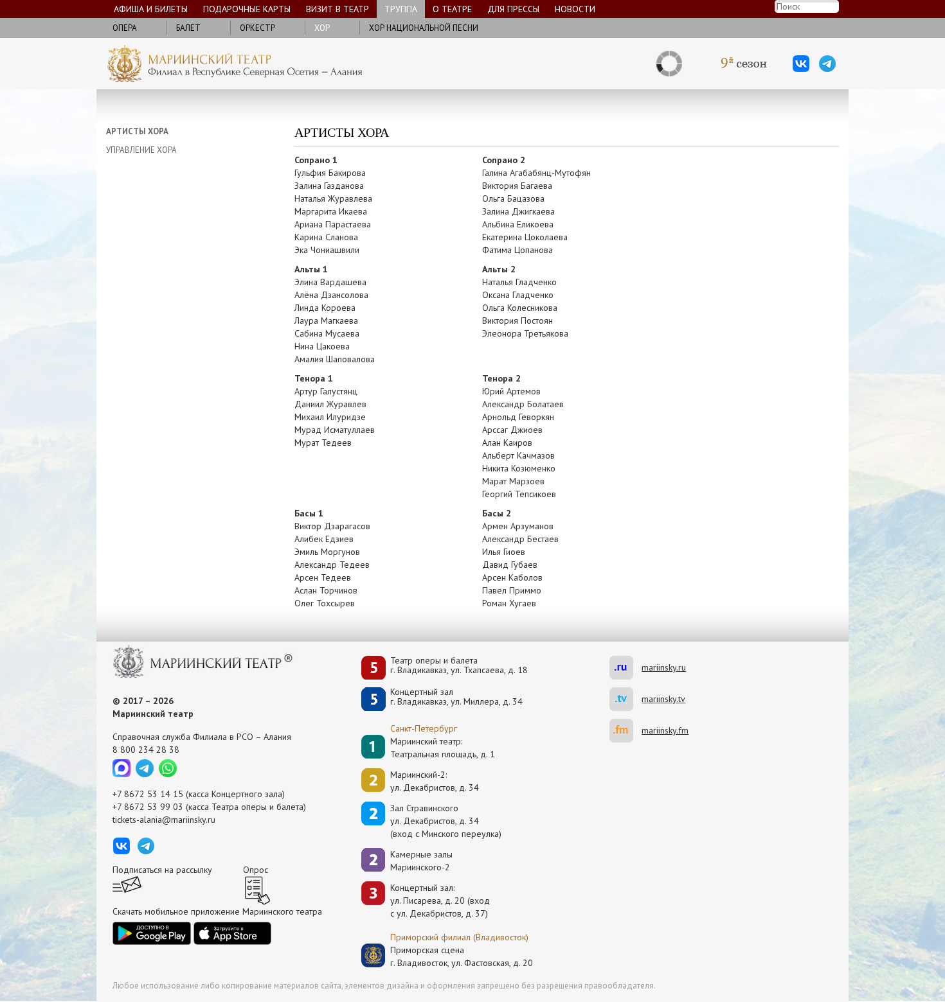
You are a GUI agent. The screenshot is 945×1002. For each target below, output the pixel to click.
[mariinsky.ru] (625, 668)
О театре (452, 9)
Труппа (400, 9)
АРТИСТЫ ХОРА (137, 131)
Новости (575, 9)
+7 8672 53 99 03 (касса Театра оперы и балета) (209, 807)
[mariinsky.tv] (625, 699)
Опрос (255, 869)
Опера (125, 27)
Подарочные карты (247, 9)
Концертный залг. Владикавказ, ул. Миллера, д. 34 (456, 697)
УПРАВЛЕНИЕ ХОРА (141, 150)
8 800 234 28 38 (146, 749)
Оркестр (257, 27)
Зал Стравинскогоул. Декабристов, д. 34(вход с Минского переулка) (445, 820)
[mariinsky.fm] (625, 731)
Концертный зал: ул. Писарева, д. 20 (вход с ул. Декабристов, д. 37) (440, 900)
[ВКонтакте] (801, 63)
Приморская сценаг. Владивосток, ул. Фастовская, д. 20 (448, 956)
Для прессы (513, 9)
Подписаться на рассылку (162, 869)
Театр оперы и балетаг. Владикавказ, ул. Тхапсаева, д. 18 (459, 666)
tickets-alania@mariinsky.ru (164, 819)
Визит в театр (337, 9)
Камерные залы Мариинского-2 (421, 860)
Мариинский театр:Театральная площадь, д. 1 (442, 747)
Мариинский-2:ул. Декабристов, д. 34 (434, 781)
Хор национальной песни (423, 27)
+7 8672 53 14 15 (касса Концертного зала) (199, 794)
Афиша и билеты (151, 9)
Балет (188, 27)
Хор (322, 27)
